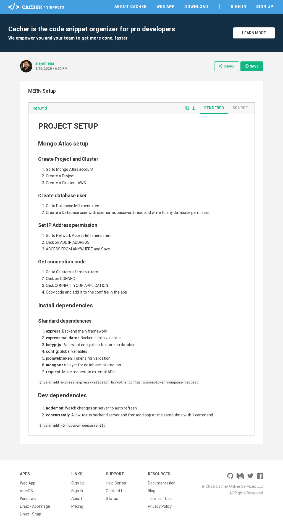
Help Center (116, 483)
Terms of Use (160, 498)
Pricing (77, 506)
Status (112, 498)
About (76, 498)
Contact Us (115, 490)
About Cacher (130, 6)
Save (251, 66)
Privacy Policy (160, 506)
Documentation (161, 483)
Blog (151, 490)
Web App (165, 6)
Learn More (254, 32)
